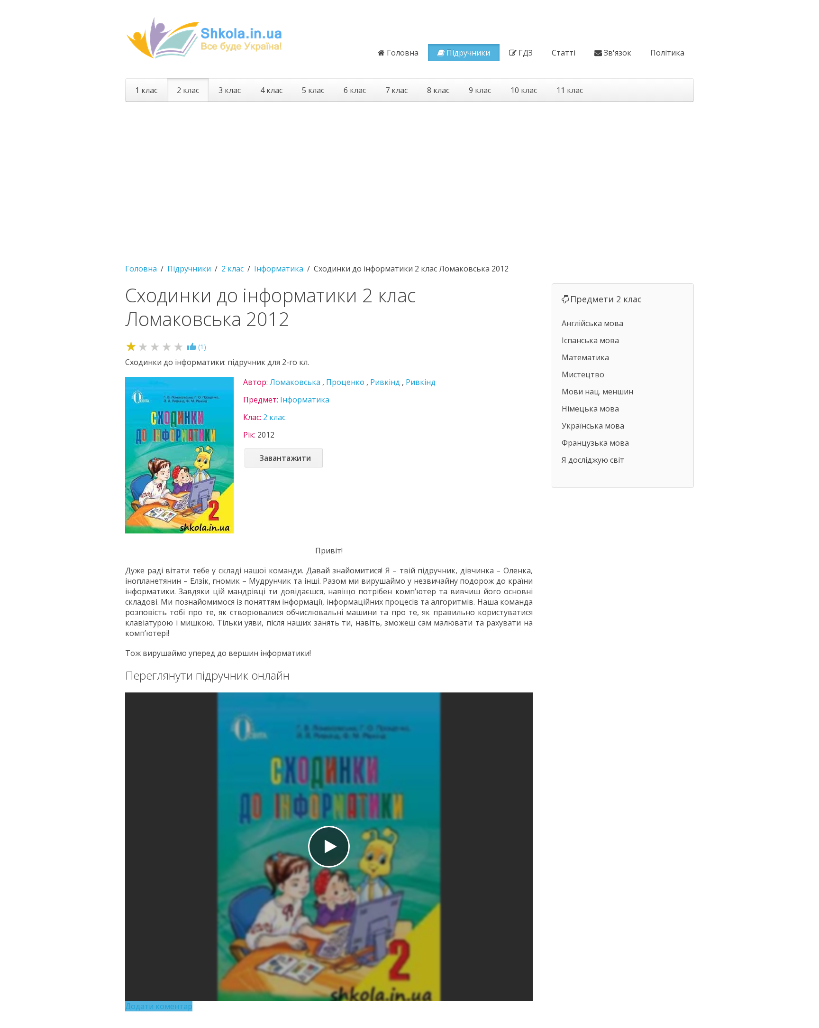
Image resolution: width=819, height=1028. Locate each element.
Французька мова (595, 443)
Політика (667, 52)
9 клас (480, 90)
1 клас (146, 90)
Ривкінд (385, 382)
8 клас (438, 90)
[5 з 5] (178, 346)
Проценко (345, 382)
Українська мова (593, 426)
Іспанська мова (590, 340)
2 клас (188, 90)
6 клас (355, 90)
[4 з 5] (167, 346)
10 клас (523, 90)
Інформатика (304, 399)
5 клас (313, 90)
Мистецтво (583, 374)
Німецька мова (590, 408)
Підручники (468, 52)
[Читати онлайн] (329, 847)
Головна (403, 52)
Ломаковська (295, 382)
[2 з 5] (143, 346)
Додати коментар (158, 1006)
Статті (563, 52)
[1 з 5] (131, 346)
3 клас (229, 90)
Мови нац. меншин (597, 391)
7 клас (396, 90)
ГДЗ (526, 52)
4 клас (271, 90)
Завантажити (285, 458)
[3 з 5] (155, 346)
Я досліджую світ (593, 460)
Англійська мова (592, 323)
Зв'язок (617, 52)
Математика (585, 357)
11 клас (569, 90)
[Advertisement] (409, 178)
